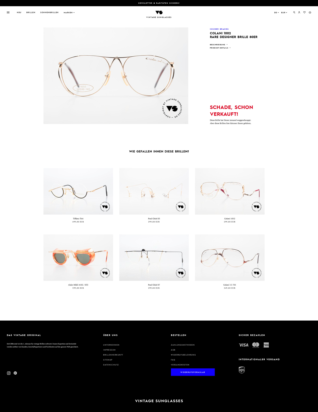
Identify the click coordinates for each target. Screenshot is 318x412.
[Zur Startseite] (159, 12)
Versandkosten (180, 365)
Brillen (31, 12)
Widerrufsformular (192, 372)
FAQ (173, 360)
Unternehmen (111, 345)
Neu (19, 12)
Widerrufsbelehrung (183, 355)
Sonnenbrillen (49, 12)
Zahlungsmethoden (183, 345)
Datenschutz (111, 365)
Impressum (109, 350)
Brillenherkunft (113, 355)
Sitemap (108, 360)
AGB (173, 350)
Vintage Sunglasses (159, 17)
